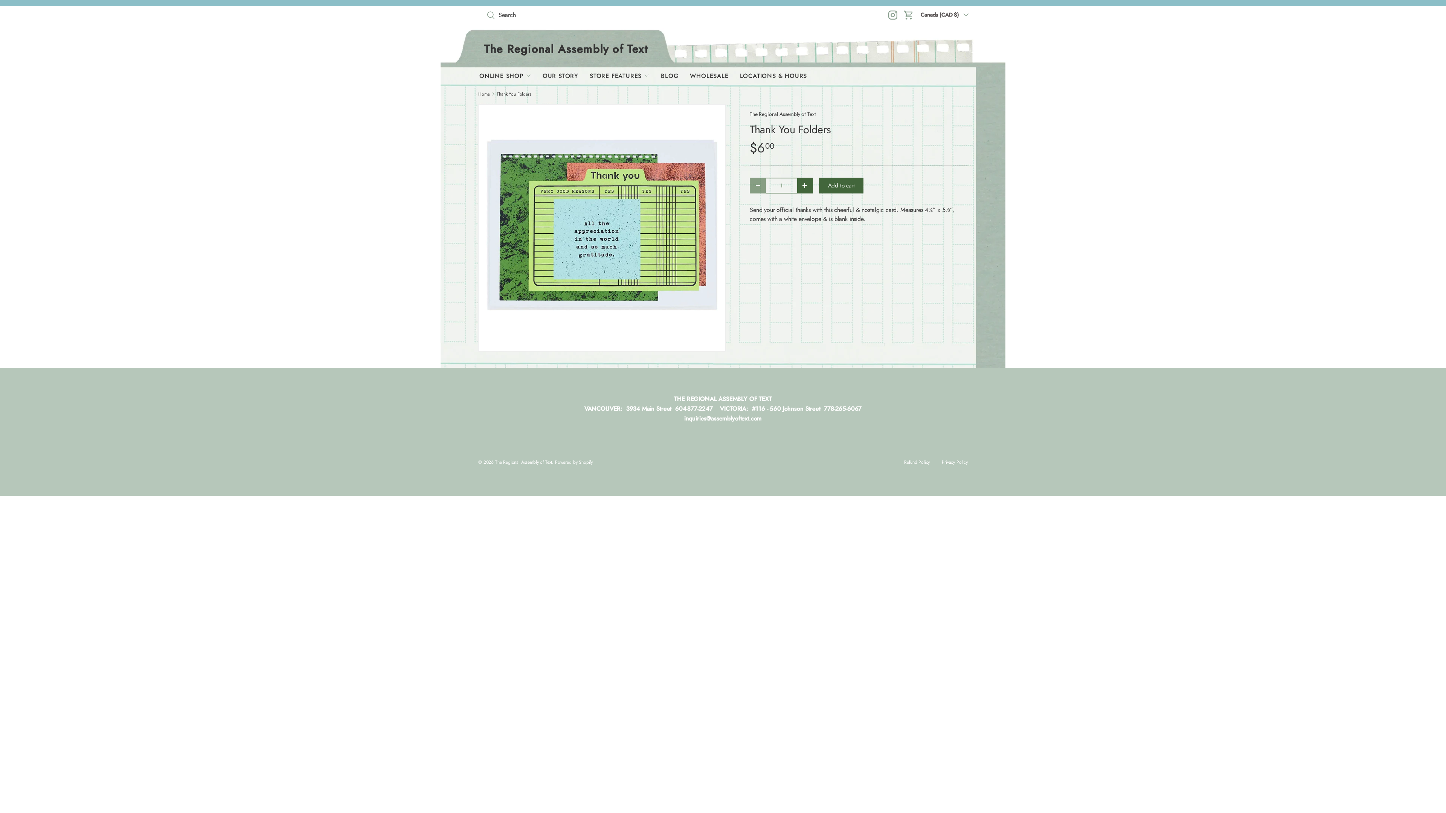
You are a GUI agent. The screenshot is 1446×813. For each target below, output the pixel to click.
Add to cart (841, 185)
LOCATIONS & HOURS (773, 76)
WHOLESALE (709, 76)
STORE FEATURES (616, 76)
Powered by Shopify (574, 462)
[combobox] (538, 15)
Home (484, 94)
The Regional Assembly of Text (782, 114)
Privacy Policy (955, 462)
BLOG (670, 76)
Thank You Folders (514, 94)
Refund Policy (917, 462)
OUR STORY (560, 76)
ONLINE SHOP (501, 76)
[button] (908, 15)
